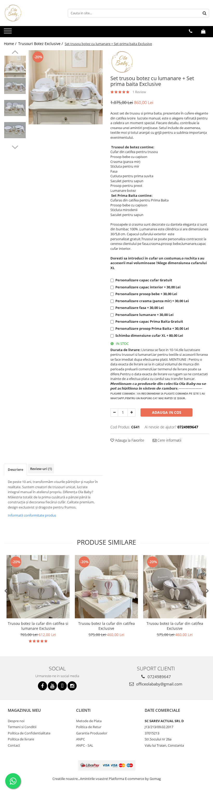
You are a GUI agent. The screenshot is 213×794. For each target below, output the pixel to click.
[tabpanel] (66, 87)
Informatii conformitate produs (32, 515)
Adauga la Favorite (129, 440)
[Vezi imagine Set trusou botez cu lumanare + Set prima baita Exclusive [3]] (15, 130)
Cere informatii (168, 440)
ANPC (80, 739)
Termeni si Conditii (22, 727)
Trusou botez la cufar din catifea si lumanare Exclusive (38, 626)
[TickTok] (62, 685)
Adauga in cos (166, 412)
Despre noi (16, 721)
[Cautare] (204, 13)
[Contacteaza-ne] (190, 31)
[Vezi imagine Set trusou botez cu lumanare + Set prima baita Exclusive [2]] (15, 108)
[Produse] (8, 32)
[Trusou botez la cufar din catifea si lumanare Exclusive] (38, 586)
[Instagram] (72, 685)
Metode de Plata (89, 721)
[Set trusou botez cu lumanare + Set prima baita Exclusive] (66, 87)
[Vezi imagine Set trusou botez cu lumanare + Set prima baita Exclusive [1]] (15, 86)
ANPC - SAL (84, 745)
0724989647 (159, 676)
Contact (14, 745)
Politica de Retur (88, 727)
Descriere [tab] (15, 469)
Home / (10, 43)
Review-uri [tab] (41, 468)
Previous (15, 52)
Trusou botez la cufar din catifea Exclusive (106, 626)
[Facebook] (42, 685)
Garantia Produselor (91, 733)
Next (15, 146)
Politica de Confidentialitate (29, 733)
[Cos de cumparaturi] (203, 31)
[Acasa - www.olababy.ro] (30, 13)
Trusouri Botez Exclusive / (41, 43)
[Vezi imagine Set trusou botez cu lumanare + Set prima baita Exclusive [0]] (15, 66)
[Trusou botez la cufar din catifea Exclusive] (106, 586)
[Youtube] (52, 685)
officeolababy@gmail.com (158, 684)
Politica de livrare (21, 739)
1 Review (139, 92)
